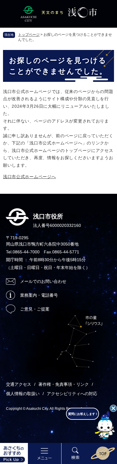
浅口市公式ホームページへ (29, 176)
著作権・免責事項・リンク (63, 384)
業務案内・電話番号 (39, 295)
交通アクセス (18, 384)
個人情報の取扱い (23, 393)
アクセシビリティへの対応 (72, 393)
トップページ (29, 34)
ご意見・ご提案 (35, 309)
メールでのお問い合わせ (43, 281)
